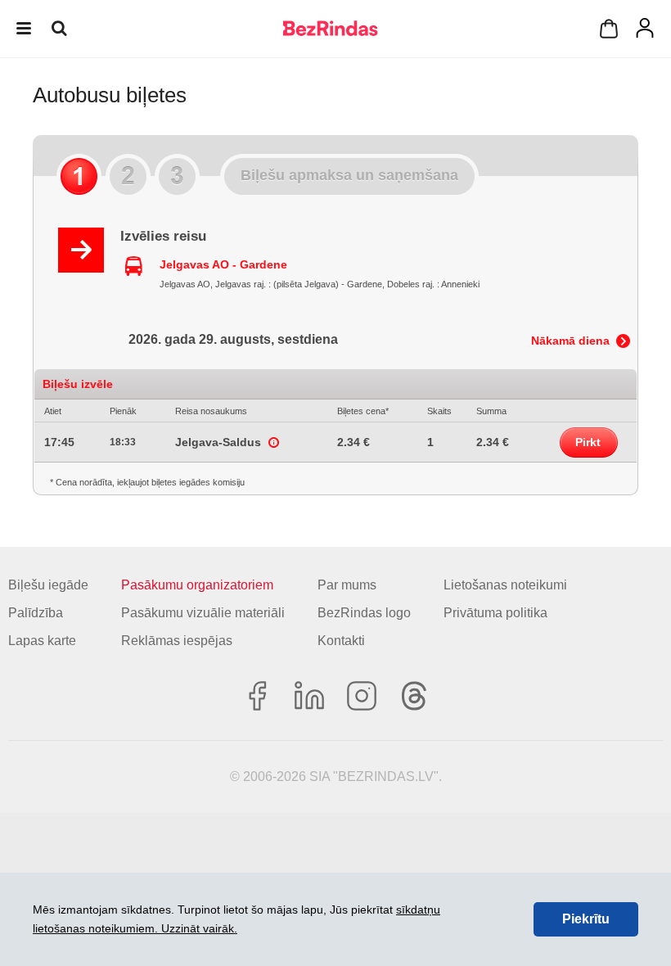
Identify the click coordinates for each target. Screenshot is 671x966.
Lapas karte (42, 641)
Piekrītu (586, 919)
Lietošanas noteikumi (505, 585)
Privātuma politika (495, 613)
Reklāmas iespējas (176, 641)
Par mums (346, 585)
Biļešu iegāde (48, 585)
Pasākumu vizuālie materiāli (203, 613)
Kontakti (341, 641)
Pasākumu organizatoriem (197, 585)
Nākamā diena (570, 340)
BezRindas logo (364, 613)
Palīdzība (35, 613)
